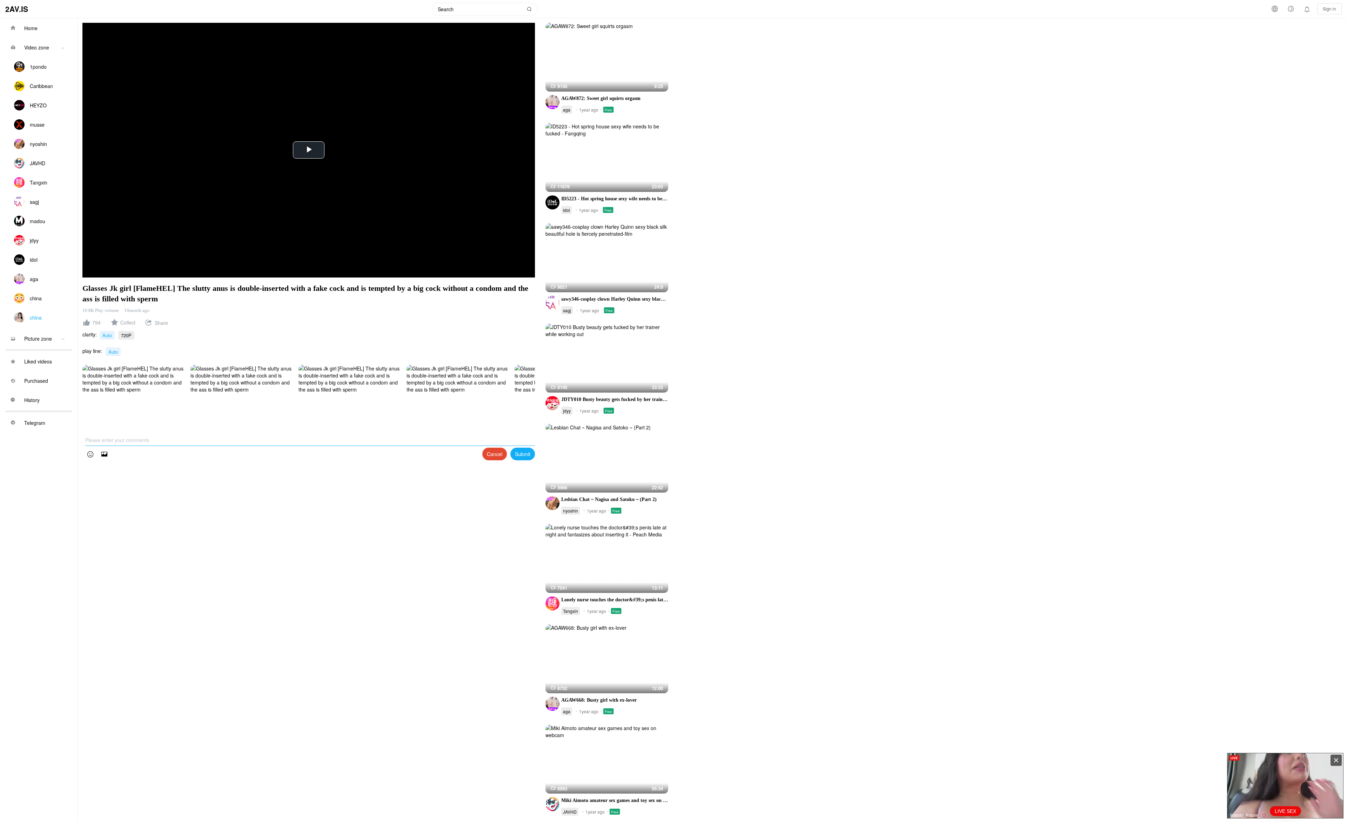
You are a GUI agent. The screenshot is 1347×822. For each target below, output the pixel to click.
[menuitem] (38, 28)
